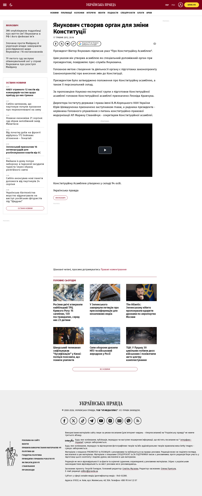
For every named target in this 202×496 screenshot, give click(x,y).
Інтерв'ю (91, 13)
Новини (54, 13)
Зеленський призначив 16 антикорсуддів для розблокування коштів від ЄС (23, 149)
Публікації (66, 13)
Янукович (60, 198)
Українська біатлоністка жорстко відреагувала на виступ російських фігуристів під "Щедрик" (24, 197)
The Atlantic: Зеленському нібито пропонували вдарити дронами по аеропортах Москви (141, 311)
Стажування (28, 466)
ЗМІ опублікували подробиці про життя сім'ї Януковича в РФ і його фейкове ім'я (23, 33)
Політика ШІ (28, 451)
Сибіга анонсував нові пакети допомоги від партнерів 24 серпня (24, 181)
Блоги (140, 13)
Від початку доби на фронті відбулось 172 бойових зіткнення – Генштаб (23, 135)
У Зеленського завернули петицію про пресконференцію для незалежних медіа (104, 309)
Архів (149, 13)
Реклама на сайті (31, 440)
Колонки (79, 13)
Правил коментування (114, 269)
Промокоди (28, 470)
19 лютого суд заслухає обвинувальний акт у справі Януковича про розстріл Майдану (23, 63)
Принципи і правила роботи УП (38, 459)
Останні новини (16, 82)
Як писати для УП (31, 462)
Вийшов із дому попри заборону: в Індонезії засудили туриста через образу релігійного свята (25, 165)
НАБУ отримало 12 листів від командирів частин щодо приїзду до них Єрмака (22, 92)
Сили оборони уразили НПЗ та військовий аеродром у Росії (104, 350)
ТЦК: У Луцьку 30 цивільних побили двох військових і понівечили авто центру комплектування (141, 354)
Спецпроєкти (128, 13)
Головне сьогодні (64, 280)
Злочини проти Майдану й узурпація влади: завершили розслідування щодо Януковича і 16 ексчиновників (24, 47)
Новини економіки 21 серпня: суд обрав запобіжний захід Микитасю (24, 121)
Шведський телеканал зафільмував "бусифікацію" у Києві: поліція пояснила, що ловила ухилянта (67, 354)
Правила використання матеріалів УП (41, 448)
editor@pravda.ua (89, 471)
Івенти (101, 13)
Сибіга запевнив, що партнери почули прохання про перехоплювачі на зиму (23, 106)
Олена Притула (168, 468)
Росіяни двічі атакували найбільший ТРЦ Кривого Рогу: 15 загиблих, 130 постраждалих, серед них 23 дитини (68, 312)
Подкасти (113, 13)
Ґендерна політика (32, 455)
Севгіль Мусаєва (130, 468)
